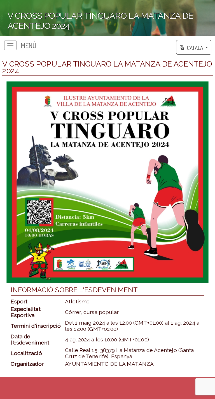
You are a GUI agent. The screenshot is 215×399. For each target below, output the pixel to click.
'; (96, 21)
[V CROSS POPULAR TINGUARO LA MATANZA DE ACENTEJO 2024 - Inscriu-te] (107, 182)
